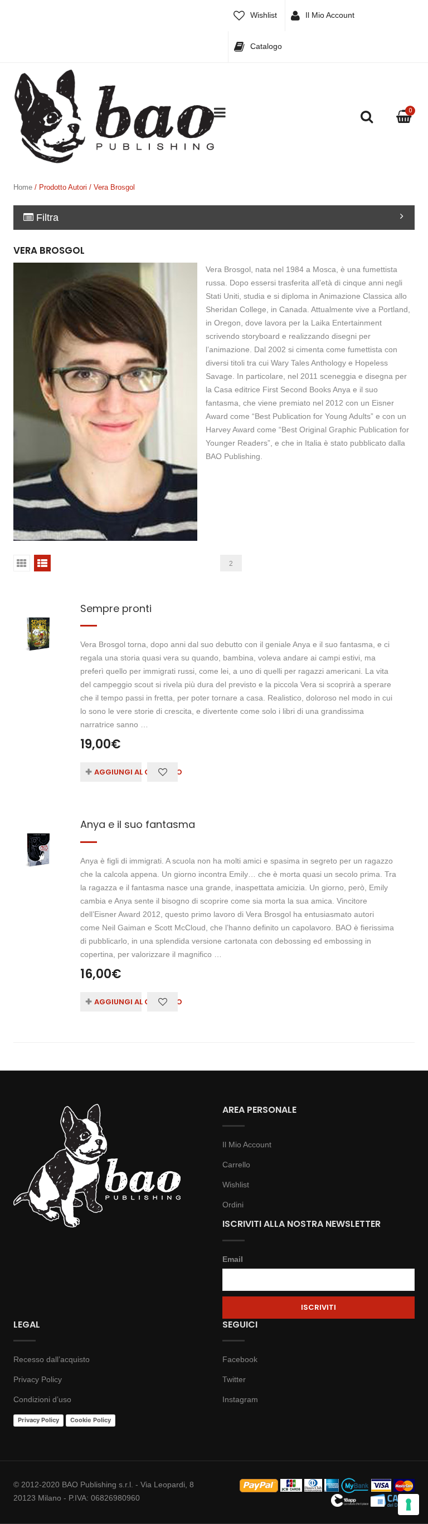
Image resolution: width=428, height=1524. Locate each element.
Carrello (236, 1164)
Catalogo (266, 46)
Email (232, 1259)
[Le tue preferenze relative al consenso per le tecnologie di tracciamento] (408, 1504)
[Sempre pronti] (38, 623)
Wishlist (263, 15)
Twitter (234, 1379)
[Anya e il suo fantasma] (38, 839)
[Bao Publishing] (113, 115)
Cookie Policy (90, 1420)
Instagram (240, 1399)
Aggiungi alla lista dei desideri (162, 772)
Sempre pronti (116, 608)
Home (22, 187)
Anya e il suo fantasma (137, 824)
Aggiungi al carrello (118, 772)
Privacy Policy (37, 1379)
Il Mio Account (329, 15)
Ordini (233, 1204)
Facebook (239, 1359)
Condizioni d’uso (42, 1399)
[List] (42, 563)
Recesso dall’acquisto (51, 1359)
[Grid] (21, 563)
